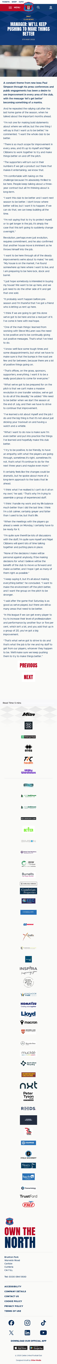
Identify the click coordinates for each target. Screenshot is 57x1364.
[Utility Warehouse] (28, 771)
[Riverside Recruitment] (28, 1120)
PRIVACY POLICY (13, 1306)
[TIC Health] (28, 760)
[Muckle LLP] (28, 1053)
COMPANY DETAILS (15, 1292)
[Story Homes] (28, 1165)
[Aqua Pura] (28, 785)
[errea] (28, 748)
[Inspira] (28, 970)
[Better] (28, 829)
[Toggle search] (38, 7)
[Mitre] (28, 714)
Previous (28, 665)
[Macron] (28, 1022)
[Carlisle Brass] (28, 884)
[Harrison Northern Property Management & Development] (28, 948)
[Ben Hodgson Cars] (28, 818)
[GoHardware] (28, 924)
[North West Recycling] (28, 1063)
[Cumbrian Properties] (28, 891)
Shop (14, 2)
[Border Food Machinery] (28, 852)
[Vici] (28, 1204)
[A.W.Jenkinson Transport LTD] (28, 795)
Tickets (6, 2)
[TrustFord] (28, 1196)
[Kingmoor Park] (28, 994)
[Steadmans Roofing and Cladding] (28, 1142)
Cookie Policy (13, 1301)
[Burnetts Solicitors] (28, 875)
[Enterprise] (28, 736)
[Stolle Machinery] (28, 1154)
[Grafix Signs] (28, 936)
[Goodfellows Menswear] (28, 912)
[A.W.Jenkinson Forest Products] (28, 807)
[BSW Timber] (28, 863)
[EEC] (28, 901)
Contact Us (11, 1296)
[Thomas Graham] (28, 1188)
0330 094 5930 (15, 1277)
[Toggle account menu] (50, 7)
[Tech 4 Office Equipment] (28, 1176)
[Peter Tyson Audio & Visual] (28, 1096)
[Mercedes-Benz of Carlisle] (28, 1043)
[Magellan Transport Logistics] (28, 1031)
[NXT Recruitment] (28, 1085)
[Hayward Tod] (28, 959)
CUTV (21, 2)
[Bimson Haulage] (28, 841)
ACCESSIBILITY (12, 1287)
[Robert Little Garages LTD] (28, 1131)
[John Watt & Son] (28, 982)
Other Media (36, 1360)
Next (28, 677)
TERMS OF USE (12, 1311)
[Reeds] (28, 1108)
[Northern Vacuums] (28, 1074)
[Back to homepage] (28, 7)
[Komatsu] (28, 1004)
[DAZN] (28, 725)
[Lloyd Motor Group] (28, 1014)
